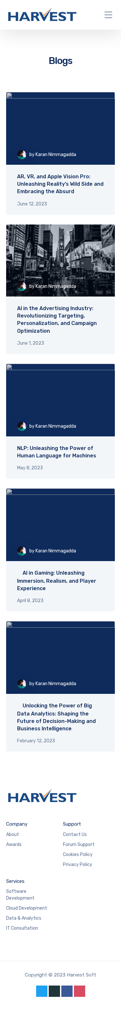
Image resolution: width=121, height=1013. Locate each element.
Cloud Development (26, 908)
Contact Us (75, 834)
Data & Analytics (23, 918)
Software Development (20, 895)
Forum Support (79, 844)
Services (15, 881)
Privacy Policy (77, 864)
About (12, 834)
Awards (14, 844)
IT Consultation (22, 928)
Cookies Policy (78, 854)
